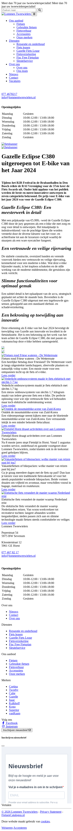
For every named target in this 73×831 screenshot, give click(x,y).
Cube (12, 693)
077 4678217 (9, 94)
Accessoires (23, 34)
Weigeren (7, 827)
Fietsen (20, 24)
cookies (45, 821)
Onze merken (24, 37)
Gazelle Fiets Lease (27, 50)
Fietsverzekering (26, 54)
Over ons (21, 67)
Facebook (11, 723)
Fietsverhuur (23, 30)
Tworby (13, 689)
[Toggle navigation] (34, 14)
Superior (14, 710)
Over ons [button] (14, 64)
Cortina (13, 686)
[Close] (2, 745)
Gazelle (13, 696)
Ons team (22, 70)
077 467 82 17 (10, 552)
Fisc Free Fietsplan (27, 57)
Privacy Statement (50, 811)
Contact (13, 77)
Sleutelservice (24, 60)
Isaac (12, 700)
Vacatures (14, 81)
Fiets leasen (23, 47)
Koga (12, 706)
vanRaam (14, 713)
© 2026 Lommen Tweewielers (19, 811)
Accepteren (20, 827)
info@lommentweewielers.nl (18, 97)
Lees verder (8, 375)
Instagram (11, 726)
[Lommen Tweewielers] (16, 13)
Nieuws (13, 74)
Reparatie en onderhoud (30, 44)
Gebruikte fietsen (26, 27)
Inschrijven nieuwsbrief (15, 730)
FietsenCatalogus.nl (13, 815)
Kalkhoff (14, 703)
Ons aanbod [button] (16, 20)
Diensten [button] (14, 40)
